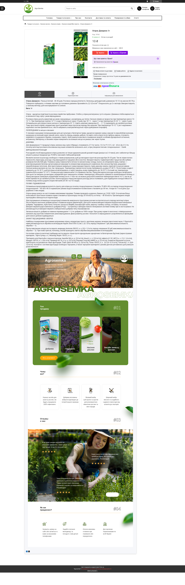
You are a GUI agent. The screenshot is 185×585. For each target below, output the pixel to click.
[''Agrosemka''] (28, 8)
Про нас (78, 18)
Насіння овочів (45, 24)
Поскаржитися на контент (89, 569)
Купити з (116, 53)
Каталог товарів (53, 276)
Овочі (90, 344)
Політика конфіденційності (104, 569)
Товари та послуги (63, 18)
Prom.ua (102, 567)
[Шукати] (132, 8)
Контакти (88, 18)
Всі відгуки (112, 494)
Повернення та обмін (122, 18)
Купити (101, 53)
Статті (136, 18)
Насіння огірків (55, 24)
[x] (29, 552)
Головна (49, 18)
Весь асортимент (49, 358)
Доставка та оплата (103, 18)
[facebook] (27, 552)
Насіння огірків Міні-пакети (70, 24)
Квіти (91, 341)
